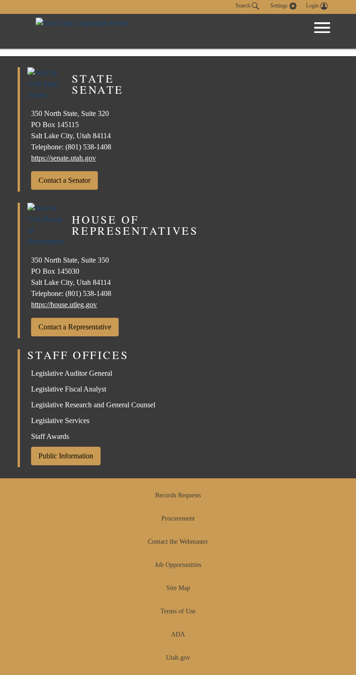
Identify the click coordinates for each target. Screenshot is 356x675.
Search (243, 5)
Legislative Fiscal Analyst (68, 389)
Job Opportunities (178, 564)
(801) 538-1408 (88, 147)
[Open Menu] (322, 27)
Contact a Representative (74, 327)
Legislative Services (60, 420)
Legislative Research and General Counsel (93, 405)
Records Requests (178, 495)
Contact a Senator (64, 180)
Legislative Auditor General (71, 373)
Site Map (178, 588)
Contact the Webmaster (178, 541)
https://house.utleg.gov (64, 305)
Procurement (178, 518)
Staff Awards (50, 436)
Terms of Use (178, 611)
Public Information (65, 456)
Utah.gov (178, 657)
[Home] (82, 31)
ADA (178, 634)
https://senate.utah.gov (63, 158)
